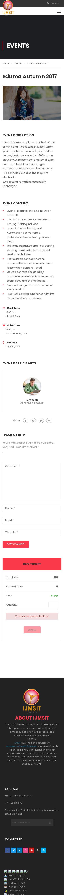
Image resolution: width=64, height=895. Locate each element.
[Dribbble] (25, 850)
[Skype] (43, 850)
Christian (32, 399)
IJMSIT (17, 742)
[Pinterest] (48, 420)
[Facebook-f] (7, 850)
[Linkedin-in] (19, 850)
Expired (32, 629)
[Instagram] (37, 850)
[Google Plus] (33, 420)
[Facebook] (25, 420)
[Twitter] (41, 420)
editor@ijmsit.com (22, 795)
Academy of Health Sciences (21, 746)
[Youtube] (31, 850)
